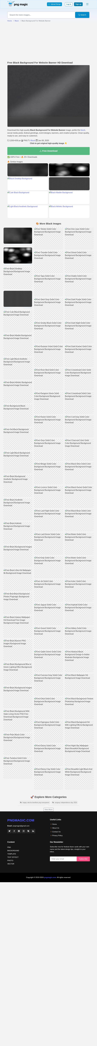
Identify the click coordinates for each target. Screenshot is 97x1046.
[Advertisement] (48, 41)
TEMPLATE (11, 854)
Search (83, 15)
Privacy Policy (57, 835)
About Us (55, 828)
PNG (9, 847)
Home (9, 21)
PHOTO (10, 860)
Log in (68, 4)
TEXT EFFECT (13, 857)
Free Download (49, 151)
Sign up (78, 4)
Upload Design (55, 4)
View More (49, 809)
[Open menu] (87, 4)
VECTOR (10, 864)
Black (17, 21)
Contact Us (56, 832)
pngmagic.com (20, 820)
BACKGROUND (13, 850)
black (83, 130)
